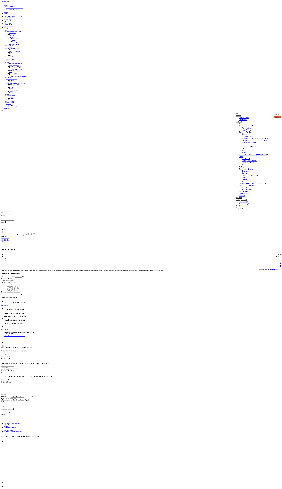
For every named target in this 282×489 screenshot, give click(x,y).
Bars (10, 47)
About (5, 5)
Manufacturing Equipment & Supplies (15, 83)
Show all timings (4, 305)
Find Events (243, 202)
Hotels (11, 87)
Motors (11, 52)
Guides (11, 81)
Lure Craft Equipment (14, 84)
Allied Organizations (11, 29)
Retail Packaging (10, 101)
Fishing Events (241, 200)
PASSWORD (5, 398)
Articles (5, 10)
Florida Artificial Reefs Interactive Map (253, 155)
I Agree (4, 402)
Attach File (5, 380)
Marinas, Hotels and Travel (13, 86)
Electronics (9, 61)
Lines (13, 40)
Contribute (6, 13)
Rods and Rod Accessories (16, 74)
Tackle (11, 37)
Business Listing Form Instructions (14, 8)
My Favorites (7, 22)
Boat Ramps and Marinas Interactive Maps (255, 138)
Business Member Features (13, 9)
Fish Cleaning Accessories (15, 63)
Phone (3, 369)
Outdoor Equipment (11, 95)
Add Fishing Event (10, 17)
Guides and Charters (11, 79)
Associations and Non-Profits (13, 31)
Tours (10, 93)
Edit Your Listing (7, 15)
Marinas (11, 88)
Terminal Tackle (16, 42)
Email (3, 280)
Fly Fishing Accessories (15, 66)
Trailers (11, 56)
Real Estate (9, 100)
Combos (8, 58)
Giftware (8, 77)
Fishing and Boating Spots (10, 19)
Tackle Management (11, 106)
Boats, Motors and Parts (12, 48)
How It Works (9, 6)
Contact (6, 12)
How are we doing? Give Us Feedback (13, 431)
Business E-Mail (25, 360)
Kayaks (11, 97)
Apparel (8, 30)
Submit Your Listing (8, 24)
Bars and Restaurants (11, 45)
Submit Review (276, 269)
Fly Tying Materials (17, 69)
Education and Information (13, 59)
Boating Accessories (14, 51)
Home (5, 3)
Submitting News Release (10, 427)
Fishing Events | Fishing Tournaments (13, 16)
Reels (10, 72)
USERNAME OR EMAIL (10, 396)
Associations (12, 33)
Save (279, 254)
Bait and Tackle (10, 35)
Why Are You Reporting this (13, 235)
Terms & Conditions (8, 26)
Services (8, 104)
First (2, 354)
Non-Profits (12, 34)
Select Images (6, 276)
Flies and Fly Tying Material (16, 68)
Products (239, 208)
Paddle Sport (12, 98)
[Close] (1, 232)
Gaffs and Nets (13, 70)
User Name (5, 278)
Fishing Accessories (14, 65)
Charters (11, 80)
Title (2, 282)
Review (4, 292)
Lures (13, 41)
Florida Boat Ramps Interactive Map (256, 140)
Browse (13, 276)
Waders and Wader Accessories (17, 76)
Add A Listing (7, 108)
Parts (10, 55)
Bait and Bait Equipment (15, 44)
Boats (10, 49)
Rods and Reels (13, 73)
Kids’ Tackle (15, 38)
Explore (5, 27)
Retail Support (10, 102)
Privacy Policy (7, 23)
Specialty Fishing (10, 105)
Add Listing (3, 1)
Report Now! (3, 236)
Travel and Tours (13, 90)
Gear (7, 62)
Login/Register (7, 20)
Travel (11, 91)
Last (2, 356)
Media (8, 94)
